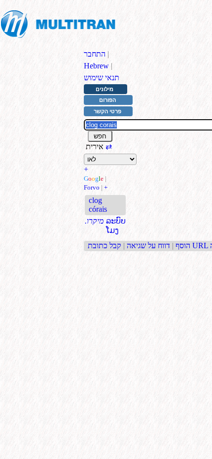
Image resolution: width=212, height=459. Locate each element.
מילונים (104, 89)
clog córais (98, 204)
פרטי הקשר (107, 111)
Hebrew (96, 66)
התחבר (95, 54)
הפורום (107, 100)
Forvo (92, 187)
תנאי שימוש (101, 77)
